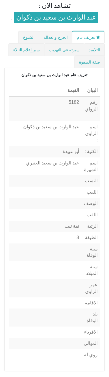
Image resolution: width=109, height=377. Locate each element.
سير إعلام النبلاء (26, 50)
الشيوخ (29, 37)
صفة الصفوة (89, 62)
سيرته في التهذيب (64, 50)
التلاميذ (94, 50)
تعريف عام (86, 37)
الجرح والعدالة (56, 37)
